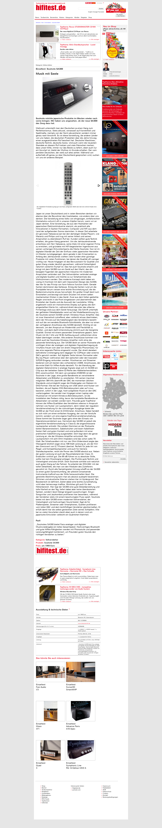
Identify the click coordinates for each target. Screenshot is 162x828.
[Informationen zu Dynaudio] (115, 320)
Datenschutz (107, 792)
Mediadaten (107, 788)
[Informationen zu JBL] (106, 333)
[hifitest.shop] (113, 371)
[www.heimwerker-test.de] (123, 361)
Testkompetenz (47, 790)
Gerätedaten (46, 793)
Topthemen (45, 801)
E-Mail (110, 74)
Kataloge (45, 797)
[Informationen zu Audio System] (115, 316)
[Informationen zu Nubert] (115, 337)
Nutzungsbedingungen (110, 797)
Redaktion (45, 792)
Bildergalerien (46, 795)
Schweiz (108, 411)
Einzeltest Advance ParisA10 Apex (73, 726)
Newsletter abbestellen (112, 462)
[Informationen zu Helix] (115, 329)
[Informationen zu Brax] (106, 320)
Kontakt (105, 795)
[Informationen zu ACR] (106, 316)
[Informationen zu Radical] (106, 342)
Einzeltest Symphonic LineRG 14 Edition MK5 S (76, 765)
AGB (104, 790)
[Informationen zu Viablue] (106, 346)
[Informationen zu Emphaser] (123, 320)
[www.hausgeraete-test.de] (114, 361)
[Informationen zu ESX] (106, 324)
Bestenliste (54, 17)
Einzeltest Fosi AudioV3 (41, 687)
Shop (90, 17)
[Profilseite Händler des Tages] (115, 435)
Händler (76, 17)
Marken (61, 17)
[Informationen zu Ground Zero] (106, 329)
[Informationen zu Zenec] (123, 346)
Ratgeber (84, 17)
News (37, 17)
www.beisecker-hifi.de (84, 623)
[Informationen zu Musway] (106, 337)
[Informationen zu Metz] (123, 333)
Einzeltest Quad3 (40, 765)
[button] (99, 185)
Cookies (105, 793)
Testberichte (45, 17)
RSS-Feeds (45, 799)
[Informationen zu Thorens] (123, 342)
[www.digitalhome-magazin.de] (106, 361)
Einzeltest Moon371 (40, 726)
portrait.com (76, 790)
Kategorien (69, 17)
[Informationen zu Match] (115, 333)
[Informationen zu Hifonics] (123, 329)
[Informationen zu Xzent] (115, 346)
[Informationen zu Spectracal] (115, 342)
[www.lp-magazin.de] (106, 371)
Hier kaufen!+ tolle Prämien (120, 15)
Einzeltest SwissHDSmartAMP (71, 687)
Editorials (45, 803)
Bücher (44, 788)
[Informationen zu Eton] (115, 324)
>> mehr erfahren (108, 59)
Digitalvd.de (76, 788)
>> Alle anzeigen (94, 39)
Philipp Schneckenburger (115, 72)
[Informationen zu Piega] (123, 337)
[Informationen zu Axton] (123, 316)
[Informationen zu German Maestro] (123, 324)
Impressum (106, 786)
